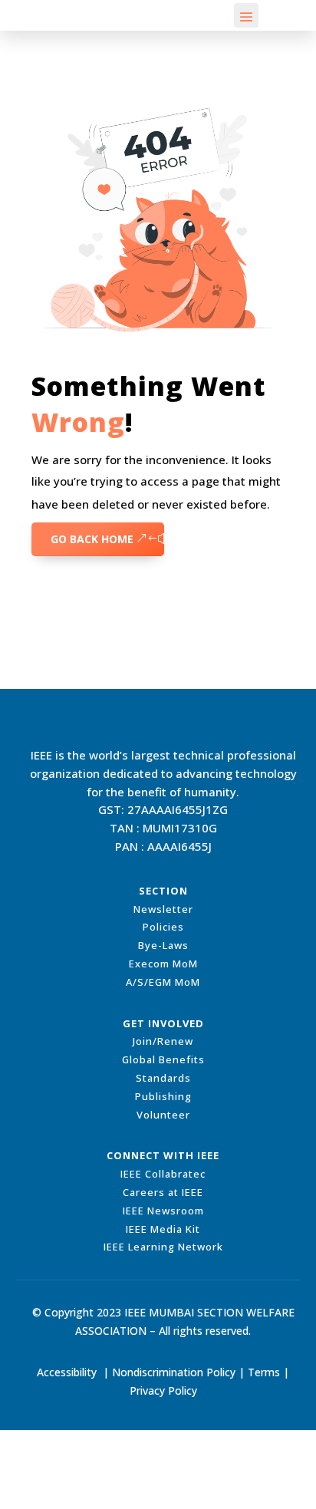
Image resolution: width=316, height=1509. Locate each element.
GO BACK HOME (92, 539)
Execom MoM (163, 963)
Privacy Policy (163, 1390)
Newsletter (163, 909)
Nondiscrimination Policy (173, 1372)
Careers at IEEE (163, 1192)
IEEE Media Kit (163, 1229)
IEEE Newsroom (163, 1210)
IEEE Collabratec (163, 1174)
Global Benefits (163, 1059)
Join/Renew (163, 1041)
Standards (163, 1078)
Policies (163, 927)
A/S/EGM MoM (163, 982)
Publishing (163, 1096)
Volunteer (163, 1115)
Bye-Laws (163, 945)
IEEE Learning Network (163, 1247)
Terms (264, 1372)
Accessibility (67, 1372)
